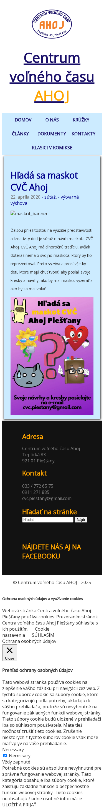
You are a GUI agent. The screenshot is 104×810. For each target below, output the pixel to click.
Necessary (20, 756)
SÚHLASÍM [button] (43, 635)
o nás (52, 120)
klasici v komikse (52, 148)
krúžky (81, 120)
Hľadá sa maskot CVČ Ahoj (44, 181)
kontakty (83, 134)
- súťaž (49, 197)
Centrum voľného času (52, 76)
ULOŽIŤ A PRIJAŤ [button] (19, 805)
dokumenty (51, 134)
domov (23, 120)
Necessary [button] (13, 749)
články (20, 134)
